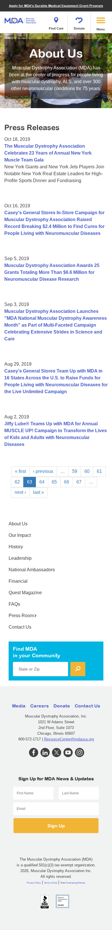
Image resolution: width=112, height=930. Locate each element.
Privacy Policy (34, 883)
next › (20, 492)
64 (42, 481)
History (16, 546)
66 (66, 481)
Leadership (20, 558)
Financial (18, 581)
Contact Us (20, 627)
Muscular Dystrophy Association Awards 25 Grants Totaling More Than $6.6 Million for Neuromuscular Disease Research (51, 272)
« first (20, 471)
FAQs (14, 604)
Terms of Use (50, 883)
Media (19, 705)
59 (74, 471)
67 (79, 481)
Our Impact (20, 535)
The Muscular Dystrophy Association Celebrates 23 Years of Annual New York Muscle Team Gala (48, 153)
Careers (39, 705)
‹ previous (43, 471)
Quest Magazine (25, 592)
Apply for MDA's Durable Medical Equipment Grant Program (56, 5)
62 (17, 481)
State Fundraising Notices (72, 883)
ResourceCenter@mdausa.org (69, 739)
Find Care (56, 28)
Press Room (21, 615)
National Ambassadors (32, 569)
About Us (18, 523)
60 (87, 471)
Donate (79, 28)
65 (54, 481)
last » (38, 492)
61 (99, 471)
